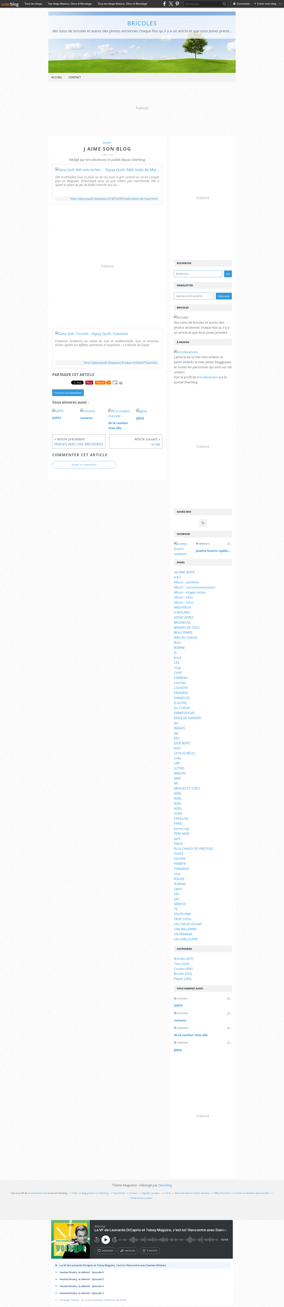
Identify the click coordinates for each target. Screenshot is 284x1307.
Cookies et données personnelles (252, 1193)
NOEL (178, 793)
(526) (181, 964)
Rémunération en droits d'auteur (192, 1193)
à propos (152, 1251)
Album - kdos (183, 597)
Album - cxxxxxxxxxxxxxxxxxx (194, 587)
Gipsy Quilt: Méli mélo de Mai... (132, 169)
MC (176, 783)
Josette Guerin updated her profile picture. (228, 551)
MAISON (180, 773)
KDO (177, 748)
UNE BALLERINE (185, 929)
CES (176, 663)
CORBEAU (181, 678)
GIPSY (178, 1005)
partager (130, 1251)
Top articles (119, 1193)
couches (180, 683)
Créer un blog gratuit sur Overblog (90, 1193)
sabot (178, 889)
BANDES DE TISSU (187, 627)
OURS (178, 813)
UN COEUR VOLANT (188, 924)
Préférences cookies (141, 1198)
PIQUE (178, 843)
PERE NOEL (182, 833)
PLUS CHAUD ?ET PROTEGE (193, 849)
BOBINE (179, 647)
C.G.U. (167, 1193)
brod (177, 658)
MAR (177, 778)
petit (177, 838)
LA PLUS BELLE (184, 753)
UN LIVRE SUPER (186, 939)
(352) (183, 974)
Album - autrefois (186, 582)
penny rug (181, 828)
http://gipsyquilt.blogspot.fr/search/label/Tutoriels (120, 362)
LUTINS (179, 768)
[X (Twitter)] (170, 4)
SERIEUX (180, 904)
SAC (176, 894)
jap (176, 733)
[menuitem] (56, 77)
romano (180, 1020)
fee (176, 723)
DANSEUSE (182, 698)
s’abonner (107, 1251)
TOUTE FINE (182, 914)
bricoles (142, 23)
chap (177, 668)
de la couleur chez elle (191, 1035)
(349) (182, 979)
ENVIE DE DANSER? (187, 718)
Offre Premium (222, 1193)
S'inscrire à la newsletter (68, 393)
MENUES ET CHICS (187, 788)
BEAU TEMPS (183, 632)
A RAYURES (182, 612)
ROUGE (179, 879)
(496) (183, 969)
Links (177, 758)
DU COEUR (182, 708)
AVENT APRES (184, 617)
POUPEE (180, 859)
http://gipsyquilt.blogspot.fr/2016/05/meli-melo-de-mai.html (113, 198)
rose (177, 874)
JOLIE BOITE (182, 743)
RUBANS (180, 884)
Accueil (56, 77)
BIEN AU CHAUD (185, 637)
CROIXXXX (181, 693)
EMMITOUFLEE (184, 713)
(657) (183, 959)
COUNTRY (181, 688)
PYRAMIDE (181, 869)
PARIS (178, 823)
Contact (75, 77)
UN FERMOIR (183, 934)
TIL (176, 909)
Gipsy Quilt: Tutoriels (110, 333)
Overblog (165, 1185)
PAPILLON (181, 818)
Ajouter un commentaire (84, 464)
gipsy (107, 142)
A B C (177, 577)
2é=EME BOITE (184, 572)
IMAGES (179, 728)
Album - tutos (184, 602)
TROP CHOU (182, 919)
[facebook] (164, 4)
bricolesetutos (207, 377)
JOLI (176, 738)
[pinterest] (177, 4)
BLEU (177, 642)
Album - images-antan (190, 592)
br (175, 653)
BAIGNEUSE (182, 622)
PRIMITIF (180, 864)
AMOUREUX (182, 607)
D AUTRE (180, 703)
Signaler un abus (151, 1193)
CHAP (178, 673)
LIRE (177, 763)
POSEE (178, 854)
